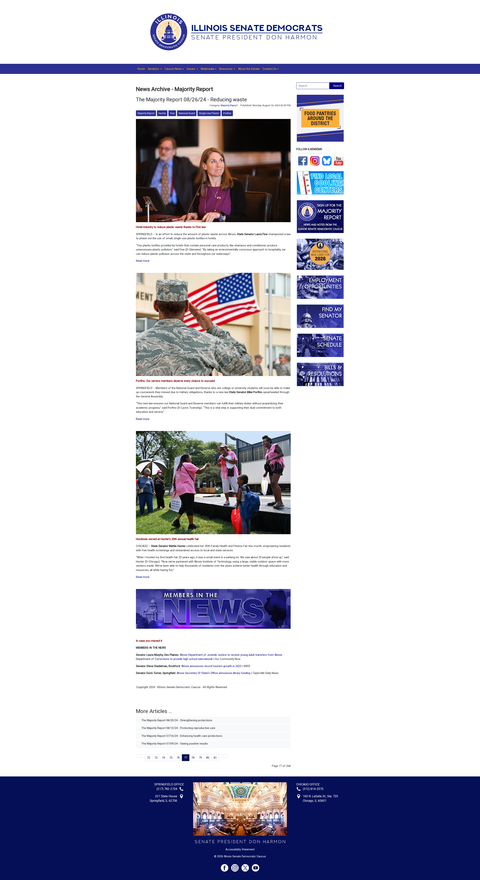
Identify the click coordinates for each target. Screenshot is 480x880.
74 (163, 757)
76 (178, 757)
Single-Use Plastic (209, 113)
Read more (142, 260)
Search (337, 85)
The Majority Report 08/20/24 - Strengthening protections (176, 720)
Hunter (162, 113)
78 (192, 757)
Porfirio (227, 113)
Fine (172, 113)
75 (170, 757)
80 (207, 757)
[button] (154, 68)
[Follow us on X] (247, 866)
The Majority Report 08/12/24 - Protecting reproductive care (178, 728)
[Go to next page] (221, 755)
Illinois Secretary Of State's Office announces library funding (213, 673)
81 (215, 757)
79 (200, 757)
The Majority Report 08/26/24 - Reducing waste (191, 99)
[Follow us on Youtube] (255, 866)
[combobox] (312, 85)
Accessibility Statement (240, 849)
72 (148, 757)
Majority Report (229, 105)
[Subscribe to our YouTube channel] (338, 160)
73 (156, 757)
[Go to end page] (225, 755)
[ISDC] (238, 32)
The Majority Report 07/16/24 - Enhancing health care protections (181, 736)
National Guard (187, 113)
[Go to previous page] (142, 755)
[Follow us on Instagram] (314, 160)
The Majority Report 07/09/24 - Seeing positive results (174, 743)
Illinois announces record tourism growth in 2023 (211, 666)
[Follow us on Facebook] (302, 160)
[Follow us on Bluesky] (326, 160)
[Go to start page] (138, 755)
